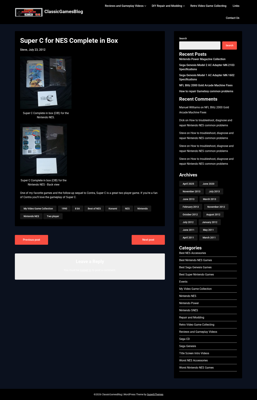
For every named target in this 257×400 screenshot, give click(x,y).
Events (183, 281)
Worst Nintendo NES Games (196, 367)
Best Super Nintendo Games (196, 274)
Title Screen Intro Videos (194, 353)
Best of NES (94, 208)
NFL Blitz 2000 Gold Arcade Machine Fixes (206, 85)
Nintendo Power (189, 303)
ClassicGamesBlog (63, 11)
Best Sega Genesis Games (195, 267)
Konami (113, 208)
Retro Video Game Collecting (208, 6)
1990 (64, 208)
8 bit (77, 208)
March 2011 (209, 237)
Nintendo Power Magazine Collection (202, 59)
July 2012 (188, 222)
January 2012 (209, 222)
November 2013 (191, 191)
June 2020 (208, 183)
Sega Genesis (187, 346)
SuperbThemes (155, 394)
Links (236, 6)
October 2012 (190, 214)
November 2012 (216, 206)
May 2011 (208, 229)
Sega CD (184, 339)
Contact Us (232, 18)
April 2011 (188, 237)
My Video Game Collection (38, 208)
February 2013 (191, 206)
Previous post (31, 239)
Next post (148, 239)
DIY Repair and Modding (167, 6)
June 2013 (188, 199)
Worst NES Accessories (193, 360)
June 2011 (188, 229)
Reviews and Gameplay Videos (124, 6)
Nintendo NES (31, 216)
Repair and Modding (191, 317)
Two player (53, 216)
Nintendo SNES (188, 310)
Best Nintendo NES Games (195, 260)
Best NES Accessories (192, 253)
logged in (85, 270)
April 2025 (188, 183)
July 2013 (214, 191)
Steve (182, 133)
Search (183, 38)
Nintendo (142, 208)
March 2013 (209, 199)
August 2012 (213, 214)
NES (127, 208)
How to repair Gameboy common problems (206, 91)
